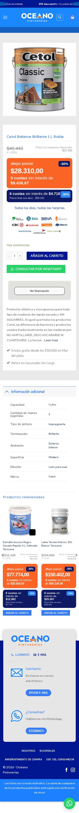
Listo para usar (58, 467)
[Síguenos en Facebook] (66, 770)
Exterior (54, 443)
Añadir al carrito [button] (17, 612)
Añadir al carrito (47, 256)
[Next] (76, 563)
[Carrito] (72, 17)
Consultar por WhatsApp (38, 269)
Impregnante (57, 424)
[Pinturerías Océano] (37, 17)
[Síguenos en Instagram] (73, 770)
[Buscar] (59, 17)
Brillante (54, 433)
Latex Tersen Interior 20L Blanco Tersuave (56, 543)
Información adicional (27, 391)
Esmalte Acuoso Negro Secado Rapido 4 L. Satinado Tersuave (20, 545)
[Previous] (3, 563)
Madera (53, 457)
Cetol (52, 476)
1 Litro (52, 404)
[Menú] (5, 17)
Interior (53, 447)
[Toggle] (7, 391)
